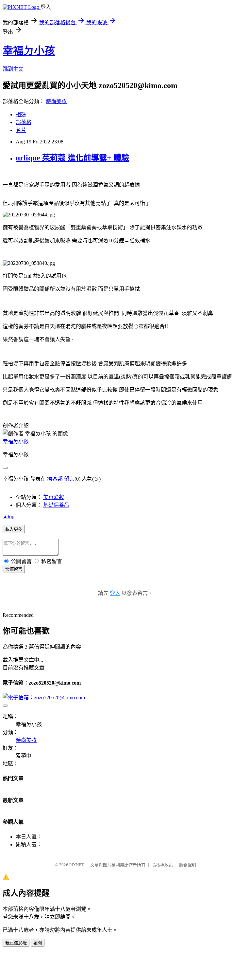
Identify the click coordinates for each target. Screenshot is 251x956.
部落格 (23, 122)
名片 (21, 130)
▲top (8, 516)
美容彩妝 (53, 497)
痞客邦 (55, 479)
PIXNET (76, 864)
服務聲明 (187, 864)
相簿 (21, 114)
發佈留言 (13, 569)
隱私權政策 (162, 864)
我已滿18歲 (16, 943)
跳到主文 (13, 69)
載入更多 (13, 529)
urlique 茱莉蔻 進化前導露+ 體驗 (72, 158)
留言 (69, 479)
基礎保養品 (56, 505)
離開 (37, 943)
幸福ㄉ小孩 (29, 51)
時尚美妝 (56, 101)
